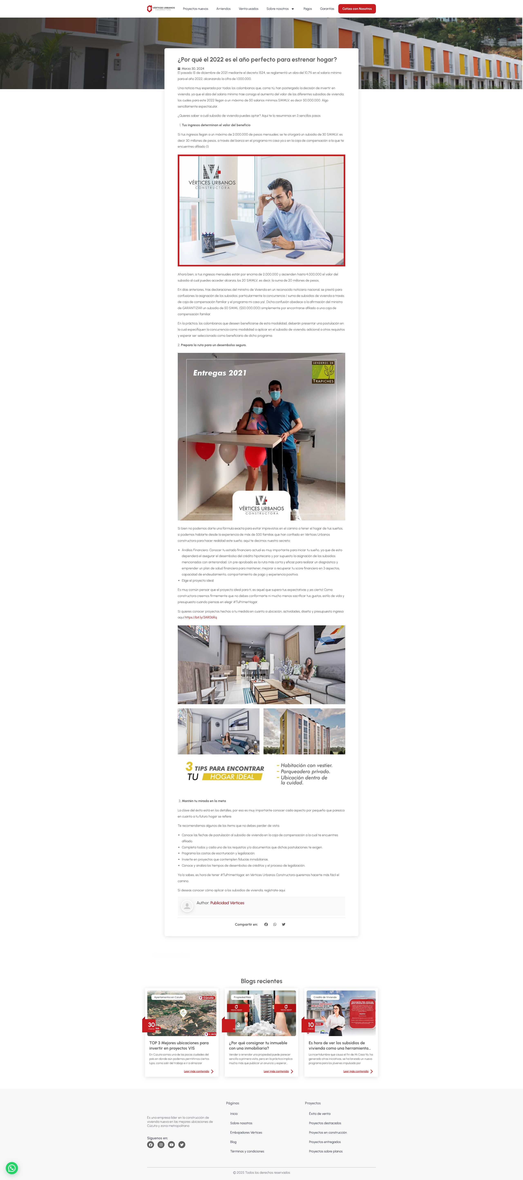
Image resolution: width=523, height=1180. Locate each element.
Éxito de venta (319, 1114)
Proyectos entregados (325, 1142)
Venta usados (248, 9)
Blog (233, 1142)
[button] (266, 924)
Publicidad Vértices (227, 902)
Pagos (308, 9)
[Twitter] (181, 1144)
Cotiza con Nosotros (357, 9)
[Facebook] (150, 1144)
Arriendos (223, 9)
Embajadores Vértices (246, 1132)
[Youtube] (171, 1144)
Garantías (327, 9)
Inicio (234, 1114)
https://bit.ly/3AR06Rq (201, 617)
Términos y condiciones (247, 1151)
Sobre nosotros (278, 9)
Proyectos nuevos (195, 9)
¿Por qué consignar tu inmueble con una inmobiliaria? (258, 1045)
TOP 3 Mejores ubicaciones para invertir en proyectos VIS (179, 1045)
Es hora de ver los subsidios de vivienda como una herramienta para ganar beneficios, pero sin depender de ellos (338, 1045)
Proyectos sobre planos (326, 1151)
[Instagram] (161, 1144)
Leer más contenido (196, 1071)
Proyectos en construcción (328, 1132)
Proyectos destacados (325, 1123)
